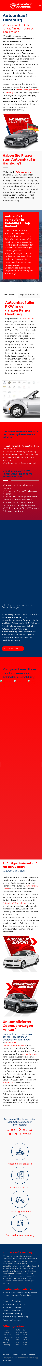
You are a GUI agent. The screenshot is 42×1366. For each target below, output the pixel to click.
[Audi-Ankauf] (21, 764)
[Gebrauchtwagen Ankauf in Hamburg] (21, 998)
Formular (15, 1354)
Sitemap (32, 1354)
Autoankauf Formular (12, 1320)
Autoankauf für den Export (15, 903)
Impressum (8, 1360)
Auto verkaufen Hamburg (20, 1235)
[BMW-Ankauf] (35, 764)
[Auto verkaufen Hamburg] (20, 1223)
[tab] (10, 295)
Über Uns (6, 1354)
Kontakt (23, 1354)
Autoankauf (8, 1083)
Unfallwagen (11, 251)
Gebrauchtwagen (24, 248)
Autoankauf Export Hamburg (15, 1317)
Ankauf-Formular (21, 617)
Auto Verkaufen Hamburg (14, 1304)
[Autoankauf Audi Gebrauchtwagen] (7, 764)
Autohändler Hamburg (12, 1314)
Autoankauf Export (19, 1187)
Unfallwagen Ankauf (20, 1211)
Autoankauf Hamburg (20, 1163)
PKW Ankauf (20, 259)
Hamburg (9, 93)
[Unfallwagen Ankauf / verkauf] (20, 1199)
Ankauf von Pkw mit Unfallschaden (21, 491)
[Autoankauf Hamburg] (20, 1151)
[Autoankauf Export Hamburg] (21, 954)
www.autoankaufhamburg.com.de (22, 1293)
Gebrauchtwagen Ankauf (13, 1310)
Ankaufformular (30, 1054)
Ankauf (27, 90)
